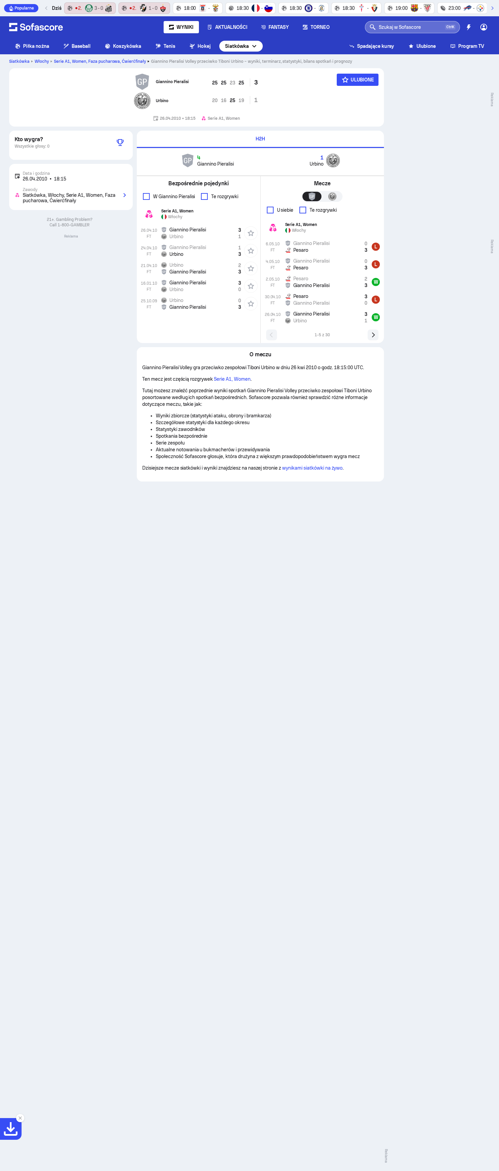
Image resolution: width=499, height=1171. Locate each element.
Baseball (81, 46)
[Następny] (492, 8)
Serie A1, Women (232, 379)
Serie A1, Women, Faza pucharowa (100, 61)
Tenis (169, 46)
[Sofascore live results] (36, 27)
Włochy (42, 61)
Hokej (204, 46)
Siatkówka (237, 46)
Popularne (24, 8)
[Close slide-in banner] (20, 1118)
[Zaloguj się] (484, 27)
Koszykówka (127, 46)
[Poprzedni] (46, 8)
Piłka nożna (36, 46)
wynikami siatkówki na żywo (312, 468)
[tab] (260, 139)
